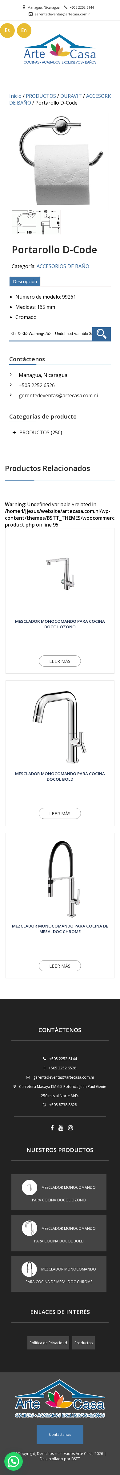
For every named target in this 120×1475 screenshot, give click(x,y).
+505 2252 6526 (37, 385)
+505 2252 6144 (82, 7)
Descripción (25, 281)
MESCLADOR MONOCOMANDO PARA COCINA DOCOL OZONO (60, 624)
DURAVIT (71, 96)
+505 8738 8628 (63, 1104)
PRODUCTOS (41, 96)
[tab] (26, 281)
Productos (83, 1342)
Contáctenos (60, 1434)
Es (7, 30)
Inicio (15, 96)
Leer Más (59, 661)
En (24, 30)
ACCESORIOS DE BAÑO (63, 266)
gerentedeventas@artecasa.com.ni (63, 14)
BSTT (75, 1458)
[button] (13, 1461)
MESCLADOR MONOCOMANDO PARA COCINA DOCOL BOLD (60, 776)
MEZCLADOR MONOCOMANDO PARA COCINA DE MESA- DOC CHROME (60, 928)
